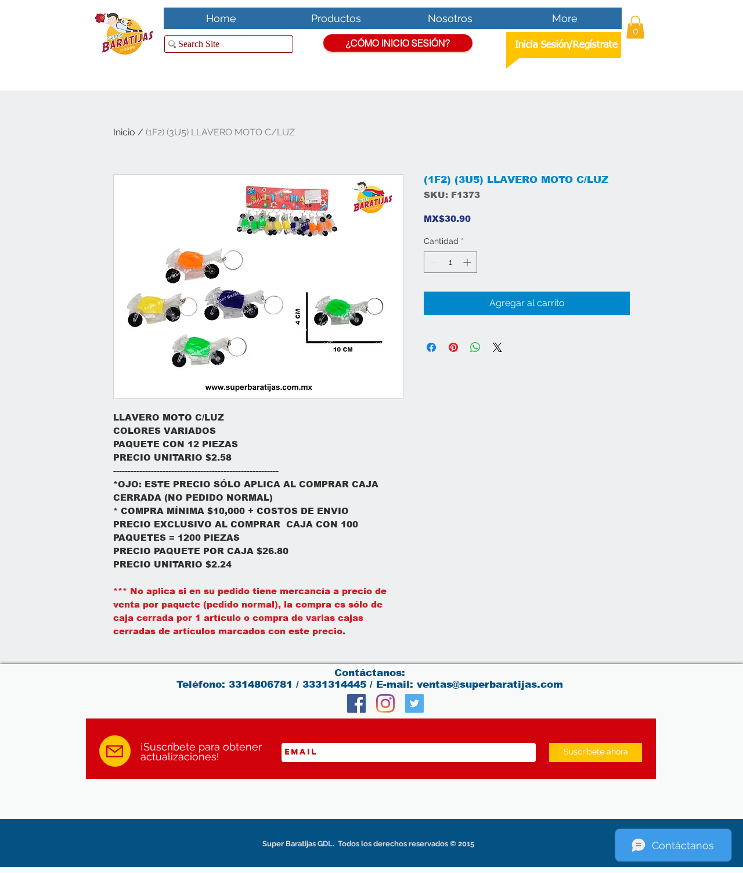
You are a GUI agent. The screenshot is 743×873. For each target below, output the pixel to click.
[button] (635, 27)
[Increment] (468, 262)
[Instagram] (385, 703)
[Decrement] (432, 262)
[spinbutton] (450, 262)
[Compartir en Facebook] (431, 347)
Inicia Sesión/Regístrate (566, 45)
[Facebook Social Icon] (356, 703)
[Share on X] (497, 347)
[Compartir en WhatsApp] (475, 347)
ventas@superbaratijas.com (490, 684)
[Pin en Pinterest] (453, 347)
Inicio (124, 132)
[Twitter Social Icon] (414, 703)
